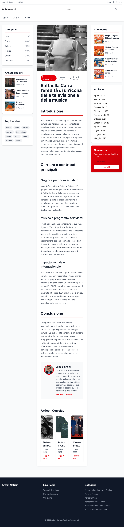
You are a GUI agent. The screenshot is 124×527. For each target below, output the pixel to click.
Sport (5, 17)
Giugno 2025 (100, 134)
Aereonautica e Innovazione (97, 505)
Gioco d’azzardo (50, 494)
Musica (27, 17)
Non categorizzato (47, 78)
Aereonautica (91, 498)
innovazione (21, 132)
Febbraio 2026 (100, 103)
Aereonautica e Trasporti (96, 509)
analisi (18, 141)
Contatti (119, 2)
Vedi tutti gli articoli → (65, 395)
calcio (8, 128)
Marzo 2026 (99, 99)
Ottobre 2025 (100, 119)
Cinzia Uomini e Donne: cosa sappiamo (22, 92)
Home (109, 2)
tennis (17, 136)
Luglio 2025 (99, 130)
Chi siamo (47, 498)
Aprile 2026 (99, 95)
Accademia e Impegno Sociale (98, 490)
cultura (25, 128)
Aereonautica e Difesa (95, 501)
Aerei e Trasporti (92, 494)
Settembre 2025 (101, 123)
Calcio (16, 17)
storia (8, 136)
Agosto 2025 (100, 126)
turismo (9, 141)
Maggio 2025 (100, 138)
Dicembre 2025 (101, 111)
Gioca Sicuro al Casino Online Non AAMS (111, 61)
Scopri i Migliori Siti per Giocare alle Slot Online (111, 38)
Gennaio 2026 (100, 107)
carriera (9, 132)
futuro (25, 136)
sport (17, 128)
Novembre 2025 (101, 115)
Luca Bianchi (63, 366)
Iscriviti (107, 167)
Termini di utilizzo (51, 490)
